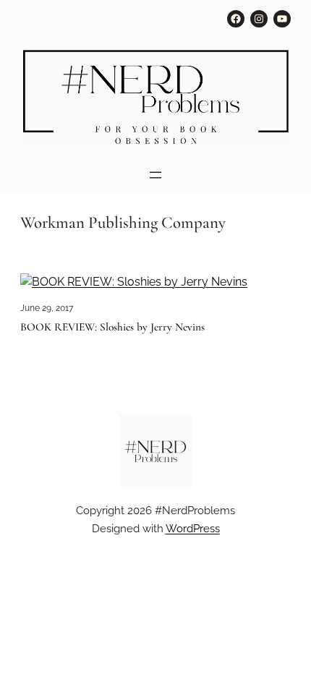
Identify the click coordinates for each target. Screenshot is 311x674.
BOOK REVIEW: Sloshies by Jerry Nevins (112, 327)
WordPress (193, 528)
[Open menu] (155, 175)
